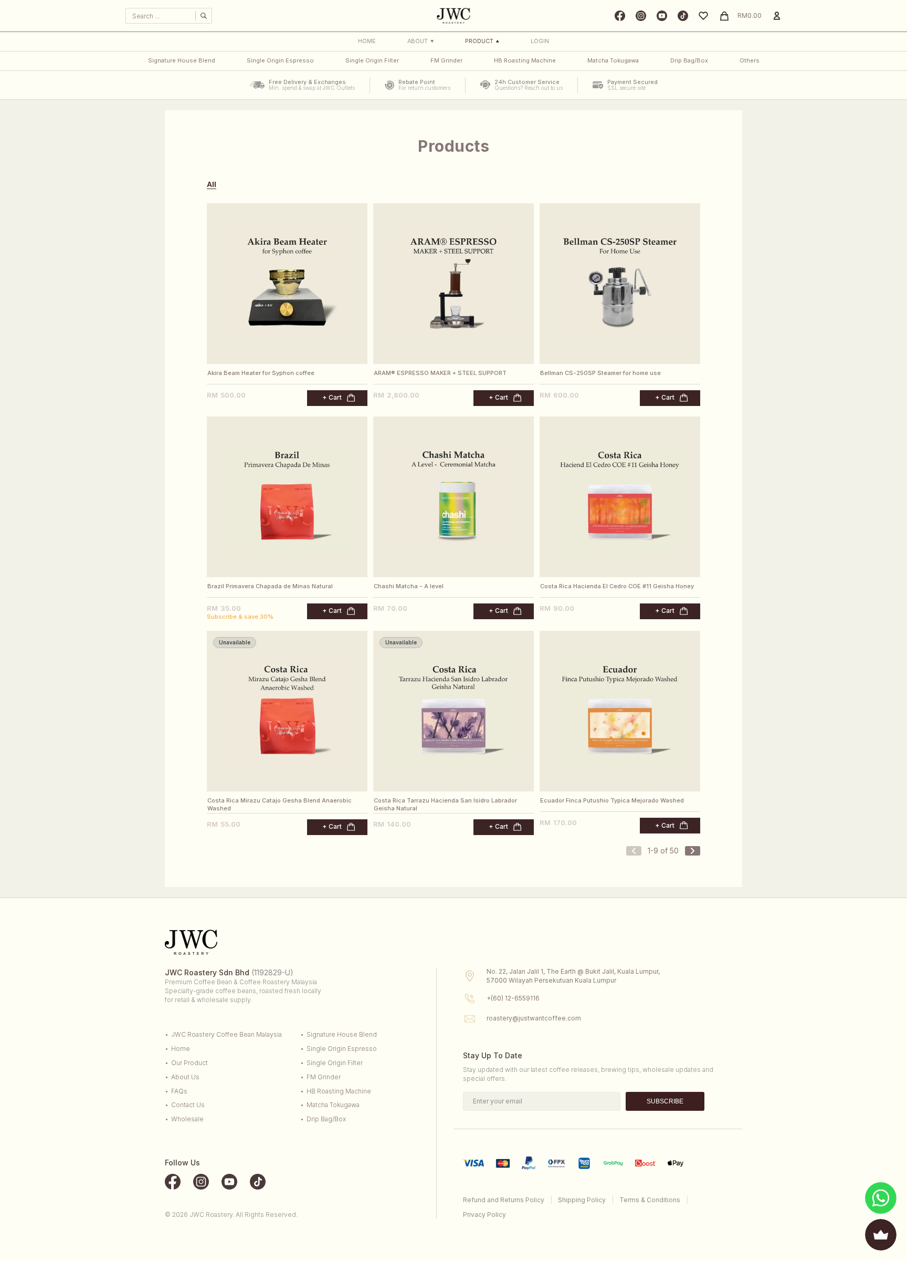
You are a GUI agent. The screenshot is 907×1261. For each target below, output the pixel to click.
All (211, 184)
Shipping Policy (582, 1200)
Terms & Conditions (649, 1200)
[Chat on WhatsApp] (881, 1198)
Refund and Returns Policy (503, 1200)
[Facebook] (620, 16)
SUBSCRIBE (665, 1101)
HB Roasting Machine (525, 60)
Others (750, 60)
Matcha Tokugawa (613, 60)
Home (367, 41)
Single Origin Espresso (280, 60)
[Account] (777, 15)
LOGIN (540, 41)
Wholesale (187, 1119)
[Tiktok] (683, 16)
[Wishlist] (703, 15)
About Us (185, 1077)
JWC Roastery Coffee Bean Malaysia (226, 1034)
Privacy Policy (484, 1214)
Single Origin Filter (372, 60)
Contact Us (188, 1105)
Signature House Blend (181, 60)
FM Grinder (446, 60)
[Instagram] (641, 16)
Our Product (189, 1063)
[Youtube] (662, 16)
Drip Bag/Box (689, 60)
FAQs (179, 1091)
